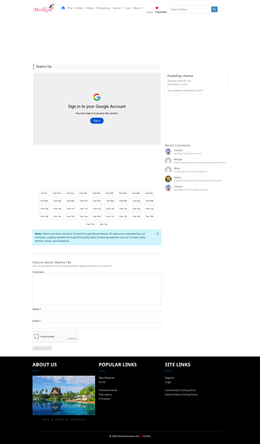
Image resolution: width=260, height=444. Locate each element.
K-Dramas (104, 398)
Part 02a (70, 193)
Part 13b (136, 208)
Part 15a (57, 216)
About (46, 419)
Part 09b (149, 200)
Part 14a (149, 208)
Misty (177, 168)
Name (35, 309)
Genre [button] (117, 8)
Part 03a (96, 193)
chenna (178, 150)
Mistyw (178, 159)
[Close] (157, 233)
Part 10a (44, 208)
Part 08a (110, 200)
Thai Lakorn (105, 394)
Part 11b (84, 208)
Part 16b (97, 216)
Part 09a (136, 200)
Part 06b (70, 200)
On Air (102, 382)
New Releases (106, 377)
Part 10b (57, 208)
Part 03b (109, 193)
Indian (90, 8)
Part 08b (123, 200)
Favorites (161, 12)
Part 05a (149, 193)
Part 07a (83, 200)
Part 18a (136, 216)
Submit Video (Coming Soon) (181, 394)
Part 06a (57, 200)
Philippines (103, 8)
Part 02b (83, 193)
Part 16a (83, 216)
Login (149, 12)
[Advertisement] (126, 37)
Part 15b (70, 216)
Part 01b (57, 193)
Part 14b (44, 216)
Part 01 (44, 193)
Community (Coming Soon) (180, 390)
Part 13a (123, 208)
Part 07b (97, 200)
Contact (59, 419)
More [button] (137, 8)
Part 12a (97, 208)
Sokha (177, 177)
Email (35, 321)
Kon (128, 8)
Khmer (79, 8)
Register (169, 377)
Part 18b (149, 216)
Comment (38, 272)
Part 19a (103, 224)
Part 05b (44, 200)
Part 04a (122, 193)
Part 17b (123, 216)
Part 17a (110, 216)
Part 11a (70, 208)
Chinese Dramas (108, 390)
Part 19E (90, 224)
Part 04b (136, 193)
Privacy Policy (77, 419)
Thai (70, 8)
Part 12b (110, 208)
